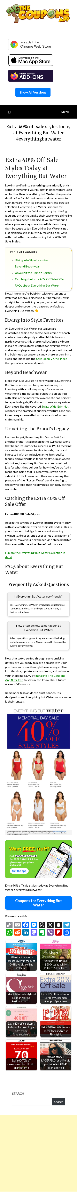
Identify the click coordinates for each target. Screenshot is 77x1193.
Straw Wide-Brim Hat (55, 406)
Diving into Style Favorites (31, 260)
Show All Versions (33, 92)
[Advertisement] (38, 1153)
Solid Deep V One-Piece (51, 358)
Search (18, 1093)
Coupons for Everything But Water (38, 902)
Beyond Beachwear (27, 266)
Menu (65, 112)
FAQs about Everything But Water (37, 285)
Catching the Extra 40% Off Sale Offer (39, 279)
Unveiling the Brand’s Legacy (33, 272)
